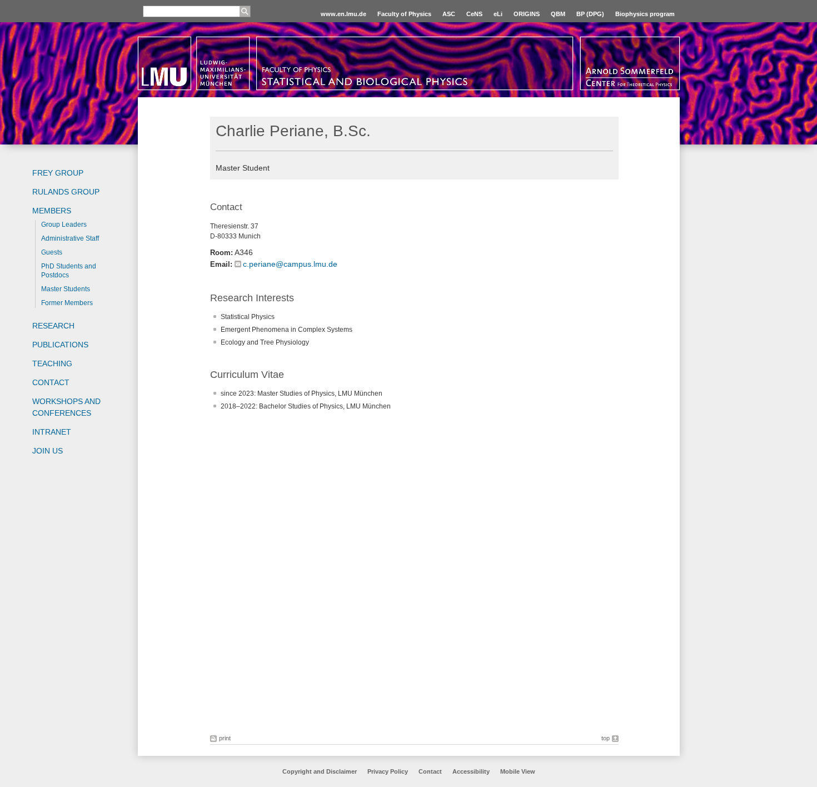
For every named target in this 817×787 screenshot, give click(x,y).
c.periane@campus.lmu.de (290, 264)
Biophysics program (645, 14)
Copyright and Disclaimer (319, 771)
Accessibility (471, 771)
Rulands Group (65, 191)
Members (51, 210)
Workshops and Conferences (66, 407)
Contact (50, 382)
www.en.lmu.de (343, 14)
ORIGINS (527, 14)
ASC (448, 14)
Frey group (57, 172)
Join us (47, 450)
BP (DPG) (590, 14)
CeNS (474, 14)
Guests (51, 252)
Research (53, 325)
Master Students (65, 289)
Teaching (52, 363)
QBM (558, 14)
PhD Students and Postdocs (68, 270)
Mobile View (517, 771)
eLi (498, 14)
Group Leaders (64, 224)
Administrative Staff (70, 238)
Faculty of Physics (404, 14)
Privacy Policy (387, 771)
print (225, 738)
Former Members (67, 303)
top (605, 738)
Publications (60, 344)
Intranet (51, 431)
